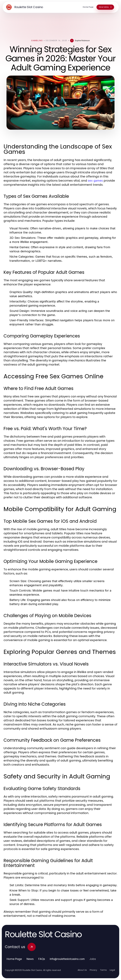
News (30, 959)
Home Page (14, 959)
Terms (103, 970)
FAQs (41, 959)
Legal (112, 970)
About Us (82, 970)
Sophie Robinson (82, 40)
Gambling (37, 40)
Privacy (93, 970)
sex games (95, 180)
